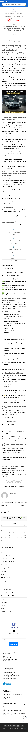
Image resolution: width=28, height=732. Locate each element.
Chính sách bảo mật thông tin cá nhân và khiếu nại (12, 694)
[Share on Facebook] (10, 481)
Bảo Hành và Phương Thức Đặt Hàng (10, 696)
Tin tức (22, 16)
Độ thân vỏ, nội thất (6, 577)
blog (2, 552)
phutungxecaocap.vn (16, 474)
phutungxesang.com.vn (8, 476)
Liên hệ (21, 13)
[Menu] (2, 9)
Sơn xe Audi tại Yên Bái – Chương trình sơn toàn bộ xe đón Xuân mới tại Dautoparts (20, 504)
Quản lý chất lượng (6, 698)
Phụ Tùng (3, 571)
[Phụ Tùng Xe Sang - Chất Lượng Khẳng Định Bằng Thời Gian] (14, 10)
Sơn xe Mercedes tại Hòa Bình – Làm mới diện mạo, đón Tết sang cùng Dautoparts (7, 504)
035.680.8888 (16, 20)
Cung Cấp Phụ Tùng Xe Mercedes (9, 565)
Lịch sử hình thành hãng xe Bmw (9, 669)
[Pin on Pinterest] (18, 481)
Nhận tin (12, 644)
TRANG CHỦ (7, 13)
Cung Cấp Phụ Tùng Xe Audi (7, 558)
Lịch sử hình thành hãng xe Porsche (9, 668)
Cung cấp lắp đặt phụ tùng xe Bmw (9, 677)
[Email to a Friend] (15, 481)
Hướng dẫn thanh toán (7, 691)
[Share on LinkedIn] (20, 481)
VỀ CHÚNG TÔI (5, 667)
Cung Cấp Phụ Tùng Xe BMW (8, 562)
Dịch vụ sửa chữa (17, 16)
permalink (14, 488)
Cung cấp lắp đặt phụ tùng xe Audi (9, 678)
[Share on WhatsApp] (7, 481)
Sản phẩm (17, 13)
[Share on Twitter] (12, 481)
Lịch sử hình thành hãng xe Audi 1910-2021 (11, 671)
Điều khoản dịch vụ (6, 693)
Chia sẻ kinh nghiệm (7, 16)
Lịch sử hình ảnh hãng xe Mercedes (9, 672)
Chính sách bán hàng (7, 697)
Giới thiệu (12, 13)
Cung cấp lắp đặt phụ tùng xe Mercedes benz (11, 675)
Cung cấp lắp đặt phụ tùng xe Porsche (10, 674)
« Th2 (3, 544)
